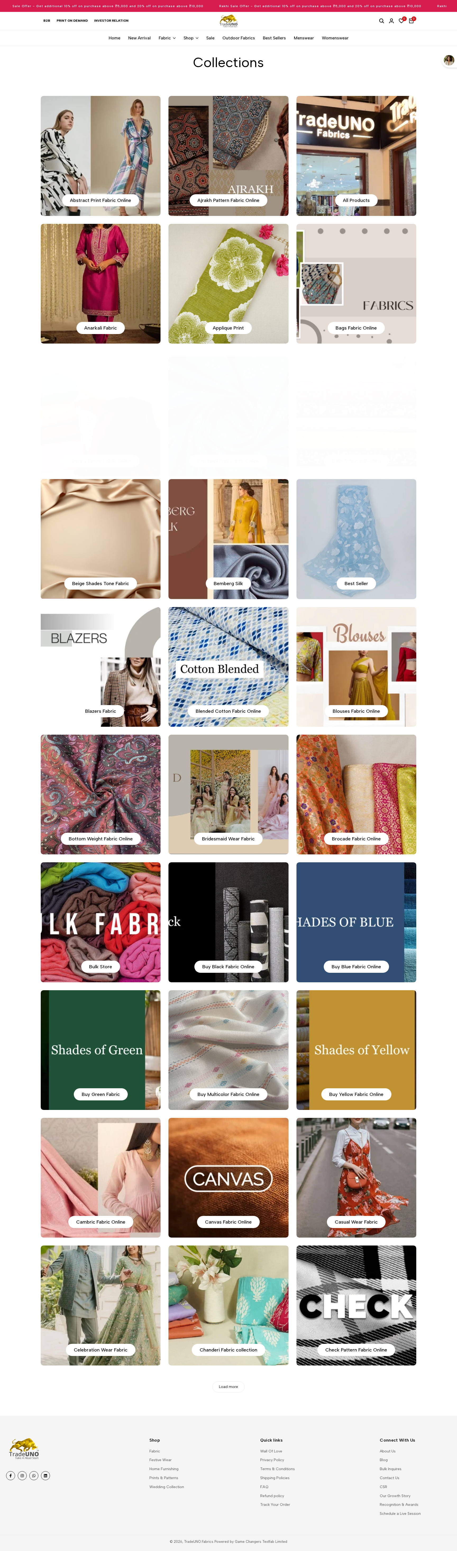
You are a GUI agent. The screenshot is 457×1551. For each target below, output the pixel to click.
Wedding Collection (166, 1487)
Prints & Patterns (163, 1478)
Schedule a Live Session (400, 1513)
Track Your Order (275, 1504)
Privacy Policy (272, 1460)
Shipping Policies (275, 1478)
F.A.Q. (264, 1487)
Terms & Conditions (277, 1469)
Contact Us (389, 1478)
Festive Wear (160, 1460)
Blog (384, 1460)
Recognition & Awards (399, 1504)
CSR (383, 1487)
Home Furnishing (164, 1469)
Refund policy (272, 1496)
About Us (388, 1451)
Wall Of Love (271, 1451)
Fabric (154, 1451)
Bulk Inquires (390, 1469)
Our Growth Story (395, 1496)
